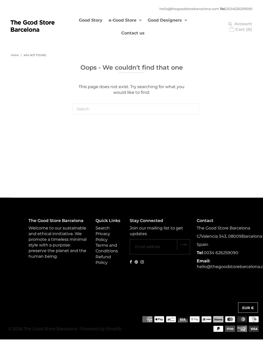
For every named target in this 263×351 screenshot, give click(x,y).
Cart (243, 29)
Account (243, 23)
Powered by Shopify (100, 328)
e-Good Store (122, 20)
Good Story (90, 20)
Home (15, 55)
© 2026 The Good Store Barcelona (42, 328)
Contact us (133, 33)
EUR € (248, 308)
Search (103, 228)
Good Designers (165, 20)
